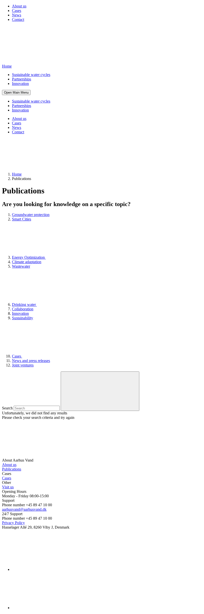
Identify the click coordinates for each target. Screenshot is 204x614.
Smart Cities (21, 219)
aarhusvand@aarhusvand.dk (24, 509)
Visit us (8, 487)
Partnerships (21, 79)
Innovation (20, 83)
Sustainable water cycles (31, 74)
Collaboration (22, 309)
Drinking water (24, 304)
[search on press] (100, 391)
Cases (16, 10)
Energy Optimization (29, 257)
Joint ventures (23, 365)
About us (19, 6)
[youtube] (49, 608)
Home (17, 174)
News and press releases (31, 361)
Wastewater (21, 266)
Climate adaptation (26, 262)
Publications (11, 469)
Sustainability (22, 318)
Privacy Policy (13, 523)
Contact (18, 19)
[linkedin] (49, 569)
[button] (16, 92)
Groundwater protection (31, 215)
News (16, 15)
